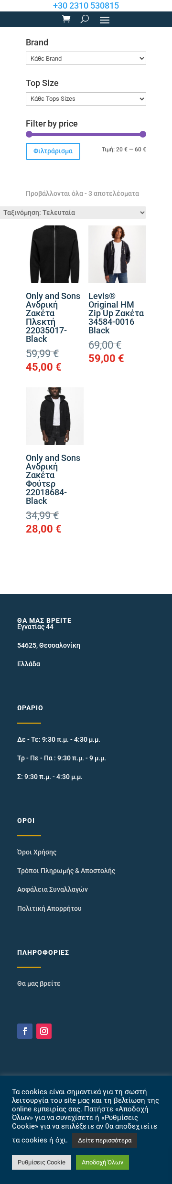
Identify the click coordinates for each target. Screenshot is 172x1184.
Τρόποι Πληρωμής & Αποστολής (66, 871)
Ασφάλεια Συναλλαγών (52, 889)
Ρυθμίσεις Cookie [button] (41, 1162)
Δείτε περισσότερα (104, 1140)
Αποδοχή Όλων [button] (102, 1162)
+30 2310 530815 (86, 5)
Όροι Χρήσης (36, 852)
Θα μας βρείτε (39, 983)
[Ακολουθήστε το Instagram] (44, 1031)
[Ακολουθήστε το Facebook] (24, 1031)
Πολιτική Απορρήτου (49, 908)
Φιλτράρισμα (53, 151)
